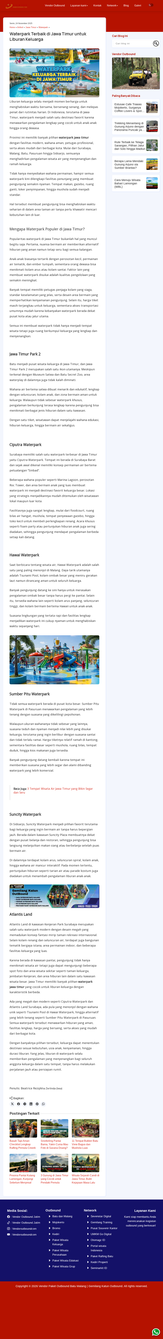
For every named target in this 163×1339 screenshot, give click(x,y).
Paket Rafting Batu (102, 1256)
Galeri (137, 5)
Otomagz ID (98, 1240)
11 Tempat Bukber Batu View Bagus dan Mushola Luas (85, 1144)
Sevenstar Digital (101, 1216)
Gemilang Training (101, 1222)
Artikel (20, 27)
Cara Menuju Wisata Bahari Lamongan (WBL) (127, 183)
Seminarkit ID (99, 1268)
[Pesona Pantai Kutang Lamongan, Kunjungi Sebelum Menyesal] (23, 1163)
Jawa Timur (30, 27)
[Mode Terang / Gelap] (150, 5)
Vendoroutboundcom (24, 1228)
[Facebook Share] (18, 1104)
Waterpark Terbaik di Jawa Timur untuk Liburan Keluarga (48, 36)
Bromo (56, 1228)
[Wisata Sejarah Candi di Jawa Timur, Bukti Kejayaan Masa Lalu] (85, 1163)
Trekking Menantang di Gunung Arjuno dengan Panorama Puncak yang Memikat (129, 127)
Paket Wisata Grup (63, 1266)
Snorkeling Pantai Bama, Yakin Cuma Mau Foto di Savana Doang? (54, 1144)
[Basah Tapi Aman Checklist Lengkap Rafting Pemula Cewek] (23, 1128)
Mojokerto (58, 1222)
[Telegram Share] (25, 1104)
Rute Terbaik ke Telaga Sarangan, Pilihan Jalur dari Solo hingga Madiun (129, 145)
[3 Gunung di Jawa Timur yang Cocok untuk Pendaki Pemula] (54, 1163)
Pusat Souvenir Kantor (104, 1228)
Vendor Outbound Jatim (26, 1216)
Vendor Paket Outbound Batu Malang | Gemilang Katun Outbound (80, 1286)
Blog (126, 5)
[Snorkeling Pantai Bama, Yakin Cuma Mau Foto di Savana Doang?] (54, 1128)
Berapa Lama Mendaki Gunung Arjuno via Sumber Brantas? (128, 164)
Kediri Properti (99, 1262)
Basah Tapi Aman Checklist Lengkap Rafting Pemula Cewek (23, 1144)
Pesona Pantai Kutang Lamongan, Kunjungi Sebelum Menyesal (22, 1179)
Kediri (55, 1234)
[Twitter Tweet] (12, 1104)
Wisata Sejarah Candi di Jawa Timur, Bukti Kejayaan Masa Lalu (85, 1179)
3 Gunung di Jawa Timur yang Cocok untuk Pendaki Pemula (54, 1179)
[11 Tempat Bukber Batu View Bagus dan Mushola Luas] (85, 1128)
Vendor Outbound (55, 5)
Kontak (97, 5)
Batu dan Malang (62, 1216)
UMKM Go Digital (101, 1234)
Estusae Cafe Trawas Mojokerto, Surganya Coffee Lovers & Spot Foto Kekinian (128, 108)
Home (12, 27)
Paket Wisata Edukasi (65, 1260)
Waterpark (43, 27)
